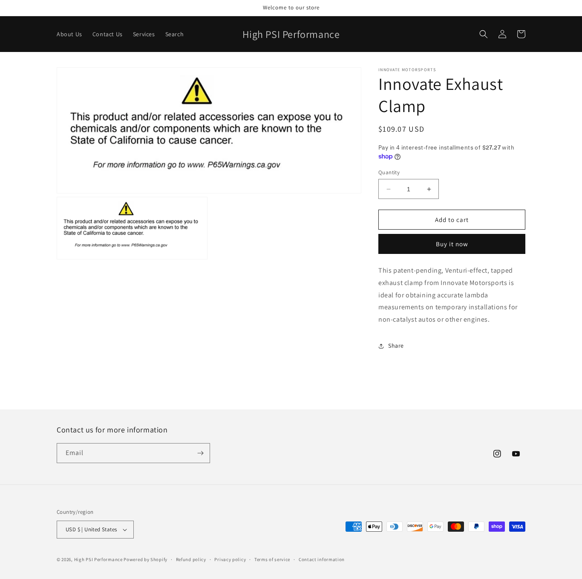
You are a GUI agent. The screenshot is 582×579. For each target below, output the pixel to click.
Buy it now (452, 244)
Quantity (389, 172)
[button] (483, 34)
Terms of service (272, 559)
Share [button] (396, 345)
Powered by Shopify (145, 559)
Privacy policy (230, 559)
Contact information (322, 559)
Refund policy (191, 559)
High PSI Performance (98, 559)
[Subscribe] (200, 453)
